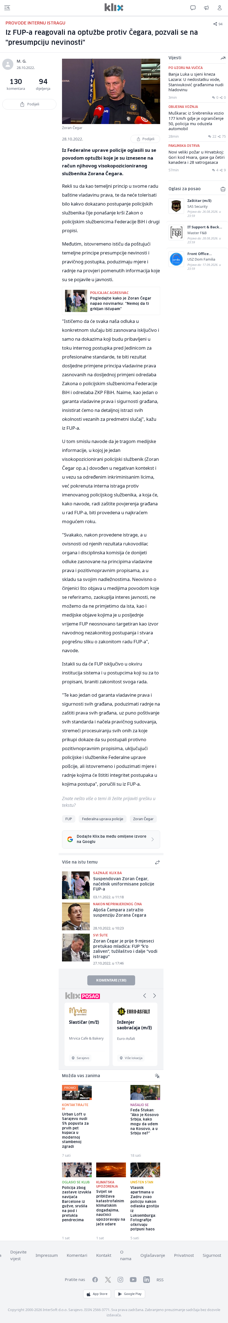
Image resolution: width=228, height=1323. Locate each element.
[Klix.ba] (114, 7)
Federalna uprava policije (102, 818)
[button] (144, 995)
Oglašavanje (152, 1255)
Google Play (133, 1294)
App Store (100, 1294)
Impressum (47, 1255)
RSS (160, 1279)
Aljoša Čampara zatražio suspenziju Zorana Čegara (119, 913)
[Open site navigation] (7, 8)
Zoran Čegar (143, 818)
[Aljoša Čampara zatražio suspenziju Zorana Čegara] (76, 916)
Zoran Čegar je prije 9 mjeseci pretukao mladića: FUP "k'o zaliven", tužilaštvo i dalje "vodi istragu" (125, 949)
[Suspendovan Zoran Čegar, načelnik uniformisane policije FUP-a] (76, 885)
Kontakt (103, 1255)
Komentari (77, 1255)
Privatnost (184, 1255)
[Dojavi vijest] (206, 8)
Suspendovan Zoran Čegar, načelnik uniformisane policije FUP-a (123, 884)
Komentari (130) (111, 980)
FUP (68, 818)
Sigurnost (212, 1255)
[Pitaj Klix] (193, 8)
